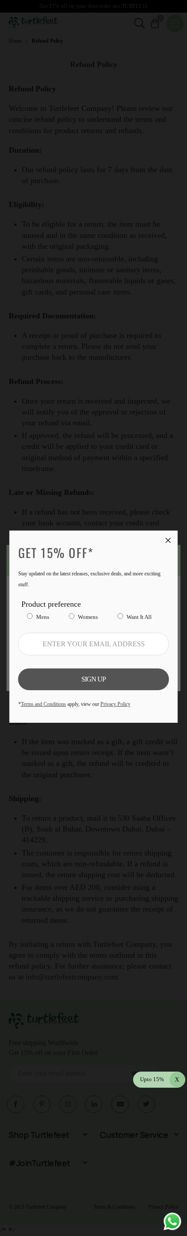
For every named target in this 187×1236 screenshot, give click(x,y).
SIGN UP (93, 679)
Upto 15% (160, 1079)
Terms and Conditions (43, 704)
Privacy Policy (115, 704)
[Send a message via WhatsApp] (172, 1221)
